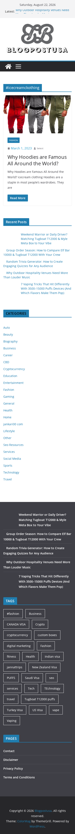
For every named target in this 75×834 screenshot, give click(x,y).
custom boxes (47, 635)
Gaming (8, 397)
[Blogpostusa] (8, 66)
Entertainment (13, 383)
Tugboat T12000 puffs (40, 699)
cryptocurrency (17, 635)
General (8, 403)
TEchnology (52, 688)
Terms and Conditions (19, 777)
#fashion (13, 614)
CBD (6, 362)
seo (51, 678)
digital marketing (19, 646)
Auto (6, 328)
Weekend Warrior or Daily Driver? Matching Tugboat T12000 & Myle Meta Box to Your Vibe (44, 238)
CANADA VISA (16, 624)
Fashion (13, 140)
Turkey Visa (15, 710)
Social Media (12, 459)
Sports (7, 465)
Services (9, 452)
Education (10, 376)
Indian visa (52, 656)
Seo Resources (13, 445)
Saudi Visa (32, 678)
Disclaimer (10, 760)
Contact (9, 751)
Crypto (40, 624)
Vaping (11, 721)
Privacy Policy (13, 768)
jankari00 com (13, 424)
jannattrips (14, 667)
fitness (11, 656)
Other (7, 438)
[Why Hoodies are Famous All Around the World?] (37, 114)
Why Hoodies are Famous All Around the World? (37, 160)
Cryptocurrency (14, 369)
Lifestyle (9, 431)
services (12, 688)
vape (55, 710)
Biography (10, 341)
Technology (11, 472)
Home (7, 417)
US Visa (37, 710)
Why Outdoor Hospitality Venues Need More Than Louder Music (42, 13)
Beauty (8, 334)
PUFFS (11, 678)
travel (11, 699)
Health (7, 410)
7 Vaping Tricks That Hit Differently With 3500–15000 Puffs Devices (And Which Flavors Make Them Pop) (46, 288)
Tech (31, 688)
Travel (7, 479)
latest (40, 148)
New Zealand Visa (44, 667)
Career (8, 355)
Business (9, 348)
